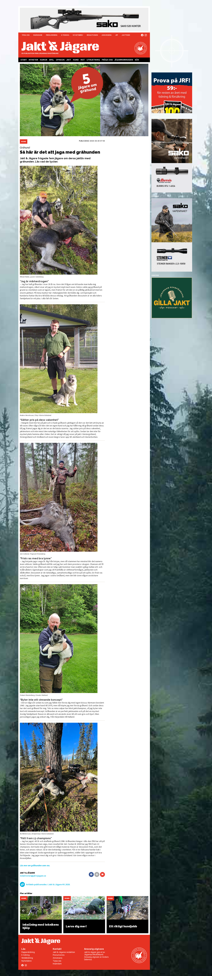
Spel (51, 60)
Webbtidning (27, 958)
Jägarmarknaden (124, 60)
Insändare (37, 35)
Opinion (60, 60)
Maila (102, 874)
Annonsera (107, 35)
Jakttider (126, 35)
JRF (116, 35)
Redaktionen (92, 35)
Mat (83, 60)
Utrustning (93, 60)
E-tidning (65, 35)
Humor (43, 60)
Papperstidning (28, 952)
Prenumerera (51, 35)
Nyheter (33, 60)
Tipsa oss (25, 35)
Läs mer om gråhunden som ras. (35, 865)
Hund (76, 60)
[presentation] (24, 911)
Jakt (68, 60)
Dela (91, 874)
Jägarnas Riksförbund (93, 954)
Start (23, 60)
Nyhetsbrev (78, 35)
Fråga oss (107, 60)
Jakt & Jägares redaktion (64, 952)
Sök (137, 60)
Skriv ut (96, 874)
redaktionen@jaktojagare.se (33, 876)
